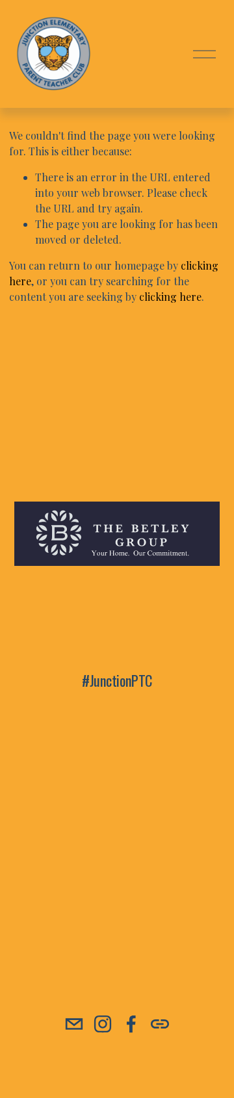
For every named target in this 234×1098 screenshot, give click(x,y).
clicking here (170, 296)
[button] (40, 767)
